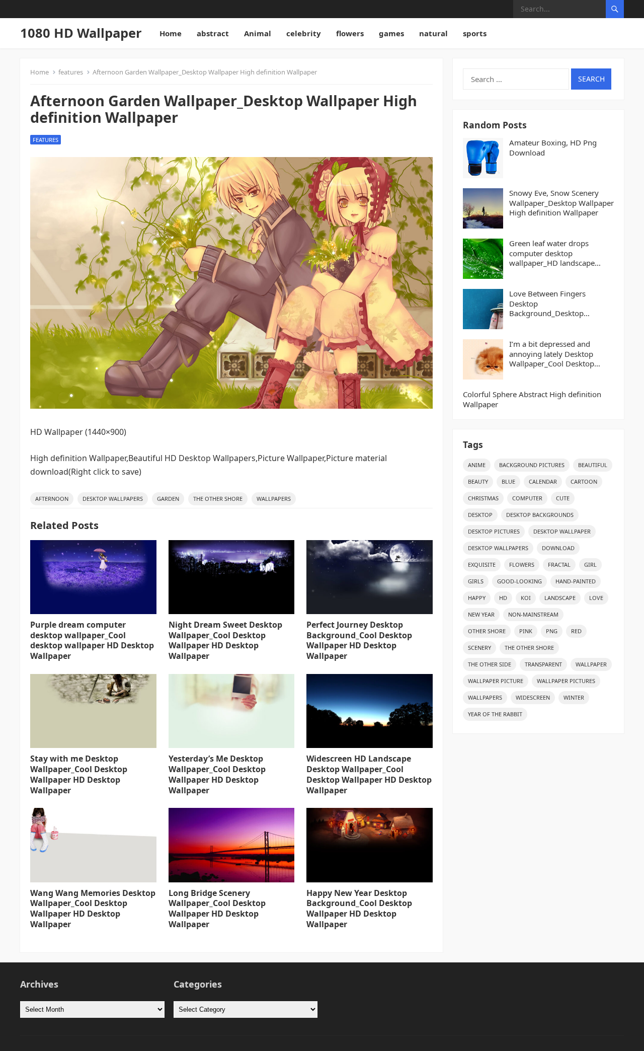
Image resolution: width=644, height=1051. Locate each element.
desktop (480, 514)
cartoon (584, 481)
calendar (543, 481)
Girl (590, 564)
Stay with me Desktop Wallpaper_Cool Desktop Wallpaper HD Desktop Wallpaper (78, 774)
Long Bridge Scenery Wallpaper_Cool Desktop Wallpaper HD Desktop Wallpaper (217, 908)
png (551, 631)
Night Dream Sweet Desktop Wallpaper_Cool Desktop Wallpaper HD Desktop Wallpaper (225, 640)
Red (576, 631)
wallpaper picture (495, 681)
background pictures (532, 465)
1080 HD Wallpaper (81, 33)
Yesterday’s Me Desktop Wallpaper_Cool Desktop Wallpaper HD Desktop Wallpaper (217, 774)
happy (477, 598)
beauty (478, 481)
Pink (525, 631)
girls (476, 581)
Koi (526, 598)
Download (558, 548)
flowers (350, 33)
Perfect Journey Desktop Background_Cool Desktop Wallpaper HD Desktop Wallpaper (359, 640)
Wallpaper (591, 664)
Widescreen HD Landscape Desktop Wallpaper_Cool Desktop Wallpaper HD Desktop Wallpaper (369, 774)
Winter (574, 697)
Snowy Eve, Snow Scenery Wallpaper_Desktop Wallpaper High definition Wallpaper (561, 202)
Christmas (483, 498)
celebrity (303, 33)
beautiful (592, 465)
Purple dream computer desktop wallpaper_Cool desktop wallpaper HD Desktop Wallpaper (92, 640)
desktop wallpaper (562, 531)
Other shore (487, 631)
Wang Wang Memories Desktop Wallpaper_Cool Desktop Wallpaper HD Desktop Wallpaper (92, 908)
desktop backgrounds (540, 514)
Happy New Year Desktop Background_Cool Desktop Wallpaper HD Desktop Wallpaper (359, 908)
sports (475, 33)
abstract (213, 33)
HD (503, 598)
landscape (560, 598)
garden (168, 498)
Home (170, 33)
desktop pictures (494, 531)
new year (481, 614)
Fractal (559, 564)
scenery (479, 647)
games (391, 33)
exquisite (482, 564)
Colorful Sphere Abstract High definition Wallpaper (532, 399)
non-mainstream (533, 614)
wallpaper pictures (566, 681)
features (70, 72)
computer (527, 498)
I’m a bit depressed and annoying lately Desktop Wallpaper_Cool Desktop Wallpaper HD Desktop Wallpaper (551, 354)
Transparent (543, 664)
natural (433, 33)
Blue (508, 481)
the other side (489, 664)
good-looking (519, 581)
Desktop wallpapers (113, 498)
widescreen (533, 697)
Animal (257, 33)
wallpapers (274, 498)
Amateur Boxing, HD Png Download (553, 148)
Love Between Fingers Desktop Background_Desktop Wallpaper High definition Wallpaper (553, 304)
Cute (563, 498)
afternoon (51, 498)
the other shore (218, 498)
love (596, 598)
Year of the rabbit (495, 714)
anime (477, 465)
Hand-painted (575, 581)
